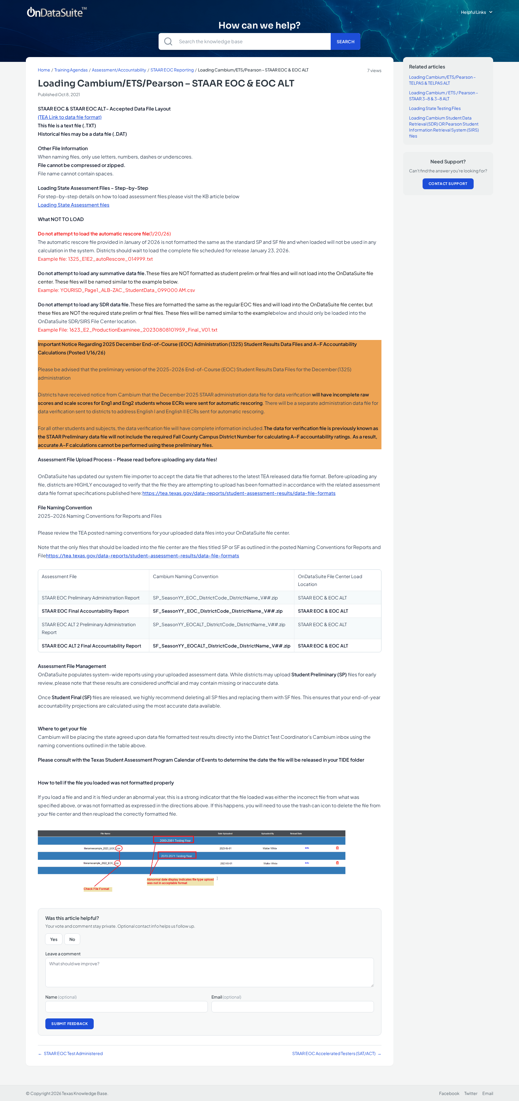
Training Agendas (71, 69)
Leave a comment (63, 953)
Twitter (471, 1093)
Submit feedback (69, 1023)
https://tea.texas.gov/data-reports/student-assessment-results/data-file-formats (238, 493)
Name (61, 996)
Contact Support (448, 183)
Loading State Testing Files (435, 108)
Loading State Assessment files (73, 205)
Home (44, 69)
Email (226, 996)
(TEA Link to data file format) (70, 117)
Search (345, 41)
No (72, 939)
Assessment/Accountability (119, 69)
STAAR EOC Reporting (172, 69)
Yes (53, 939)
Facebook (449, 1093)
